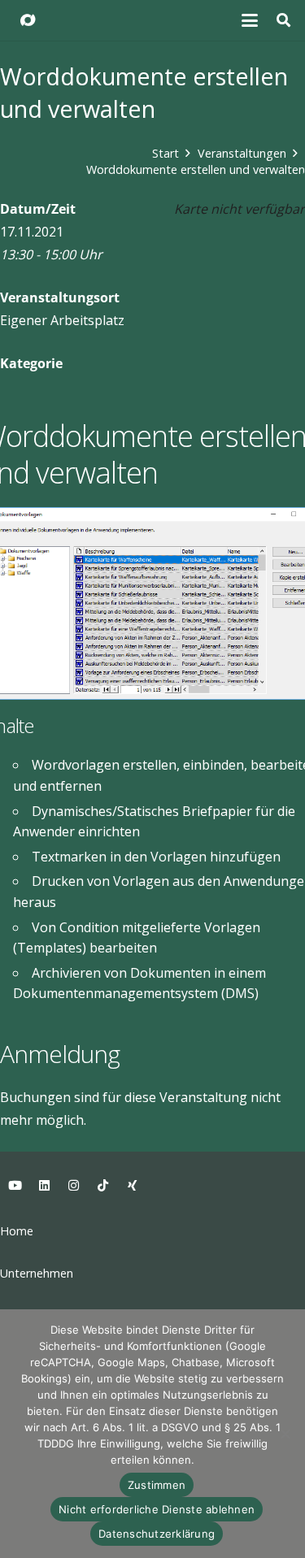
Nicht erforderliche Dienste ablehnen (157, 1509)
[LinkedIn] (44, 1185)
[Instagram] (73, 1185)
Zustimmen (156, 1484)
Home (16, 1231)
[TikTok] (102, 1185)
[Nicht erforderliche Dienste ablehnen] (285, 1434)
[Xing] (131, 1185)
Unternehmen (36, 1273)
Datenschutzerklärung (156, 1533)
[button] (250, 20)
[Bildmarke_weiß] (27, 20)
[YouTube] (14, 1185)
